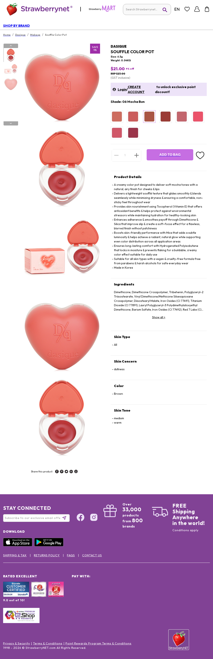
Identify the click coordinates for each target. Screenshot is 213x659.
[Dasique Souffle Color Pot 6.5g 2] (10, 69)
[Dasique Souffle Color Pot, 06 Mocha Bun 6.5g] (149, 116)
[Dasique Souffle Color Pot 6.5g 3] (10, 84)
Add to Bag (170, 154)
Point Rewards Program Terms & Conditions (98, 643)
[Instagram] (93, 518)
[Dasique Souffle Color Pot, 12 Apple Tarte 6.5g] (198, 116)
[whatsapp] (76, 472)
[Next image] (11, 123)
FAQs (71, 555)
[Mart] (102, 11)
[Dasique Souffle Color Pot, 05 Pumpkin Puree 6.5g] (133, 116)
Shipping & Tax (15, 555)
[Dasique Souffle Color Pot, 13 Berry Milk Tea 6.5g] (117, 133)
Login (122, 89)
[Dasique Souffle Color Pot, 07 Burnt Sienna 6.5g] (165, 116)
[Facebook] (80, 518)
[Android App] (50, 545)
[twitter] (66, 472)
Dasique (118, 46)
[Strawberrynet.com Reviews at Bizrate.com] (16, 596)
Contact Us (92, 555)
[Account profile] (197, 9)
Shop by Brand (16, 25)
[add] (136, 155)
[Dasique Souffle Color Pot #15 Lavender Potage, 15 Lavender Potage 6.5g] (133, 133)
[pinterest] (61, 472)
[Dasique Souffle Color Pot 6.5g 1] (10, 55)
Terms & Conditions (47, 643)
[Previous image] (11, 46)
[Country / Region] (177, 9)
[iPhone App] (18, 545)
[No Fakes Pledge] (56, 594)
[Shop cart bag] (207, 9)
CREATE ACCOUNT (136, 89)
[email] (71, 472)
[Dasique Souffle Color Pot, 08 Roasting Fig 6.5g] (182, 116)
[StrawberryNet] (37, 9)
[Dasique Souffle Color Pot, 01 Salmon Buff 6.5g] (117, 116)
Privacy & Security (16, 643)
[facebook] (57, 472)
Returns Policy (47, 555)
